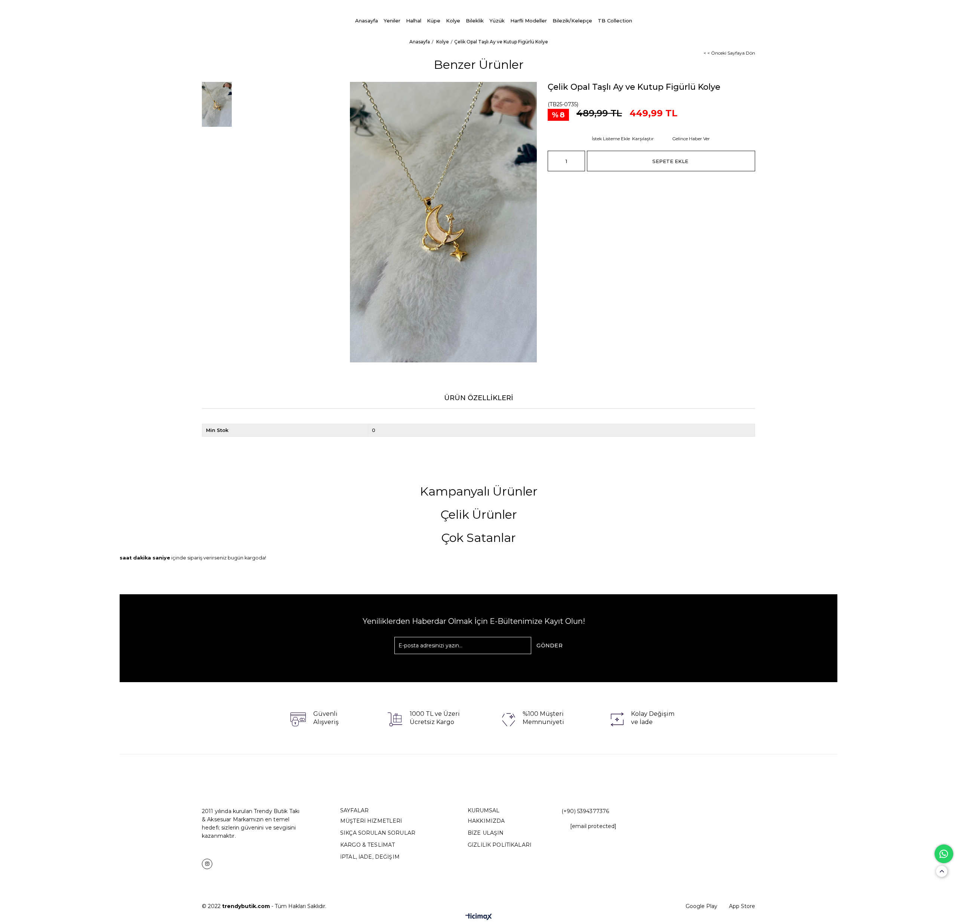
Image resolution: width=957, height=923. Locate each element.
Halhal (413, 21)
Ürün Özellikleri (478, 398)
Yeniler (392, 21)
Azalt (553, 161)
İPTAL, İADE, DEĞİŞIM (370, 856)
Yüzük (497, 21)
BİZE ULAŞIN (486, 833)
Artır (579, 161)
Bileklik (475, 21)
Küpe (433, 21)
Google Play (701, 906)
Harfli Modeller (528, 21)
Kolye (453, 21)
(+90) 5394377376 (585, 811)
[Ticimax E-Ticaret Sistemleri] (478, 917)
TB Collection (615, 21)
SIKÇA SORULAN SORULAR (377, 833)
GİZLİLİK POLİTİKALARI (500, 844)
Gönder (549, 645)
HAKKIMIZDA (486, 821)
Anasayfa (366, 21)
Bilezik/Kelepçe (572, 21)
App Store (742, 906)
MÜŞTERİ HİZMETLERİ (371, 821)
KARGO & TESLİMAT (367, 844)
